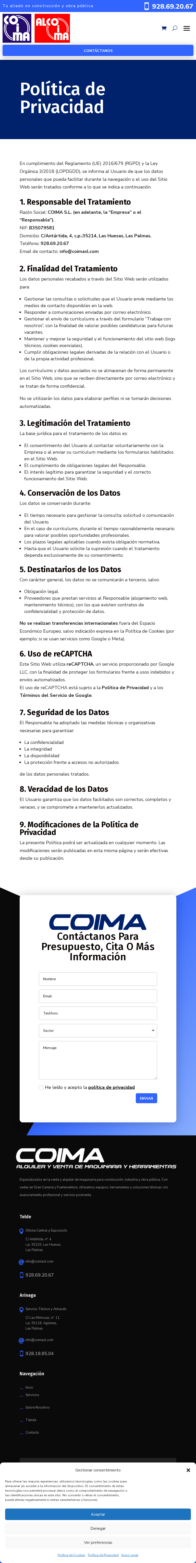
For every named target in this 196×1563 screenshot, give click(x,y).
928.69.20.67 (172, 6)
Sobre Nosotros (38, 1407)
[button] (188, 1470)
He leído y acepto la (90, 1087)
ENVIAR (146, 1098)
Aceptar (98, 1514)
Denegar (98, 1528)
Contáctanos (98, 50)
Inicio (29, 1387)
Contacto (32, 1432)
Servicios (32, 1395)
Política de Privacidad (103, 1555)
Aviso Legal (129, 1555)
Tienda (31, 1420)
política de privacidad (111, 1087)
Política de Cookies (71, 1555)
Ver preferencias (98, 1542)
